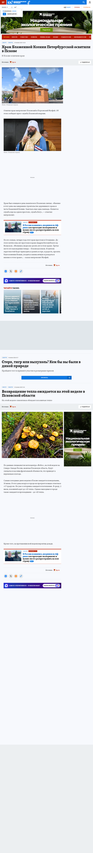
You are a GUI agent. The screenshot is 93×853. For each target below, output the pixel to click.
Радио (68, 7)
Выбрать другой (12, 14)
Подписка (86, 7)
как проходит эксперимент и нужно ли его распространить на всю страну (41, 229)
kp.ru (14, 62)
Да (4, 14)
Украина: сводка (45, 37)
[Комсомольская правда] (17, 2)
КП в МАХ (55, 37)
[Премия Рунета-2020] (28, 2)
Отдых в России (66, 37)
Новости (14, 37)
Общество (10, 42)
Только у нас (24, 37)
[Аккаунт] (90, 2)
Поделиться (86, 62)
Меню (3, 2)
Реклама (77, 7)
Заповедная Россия (80, 37)
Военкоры (34, 37)
